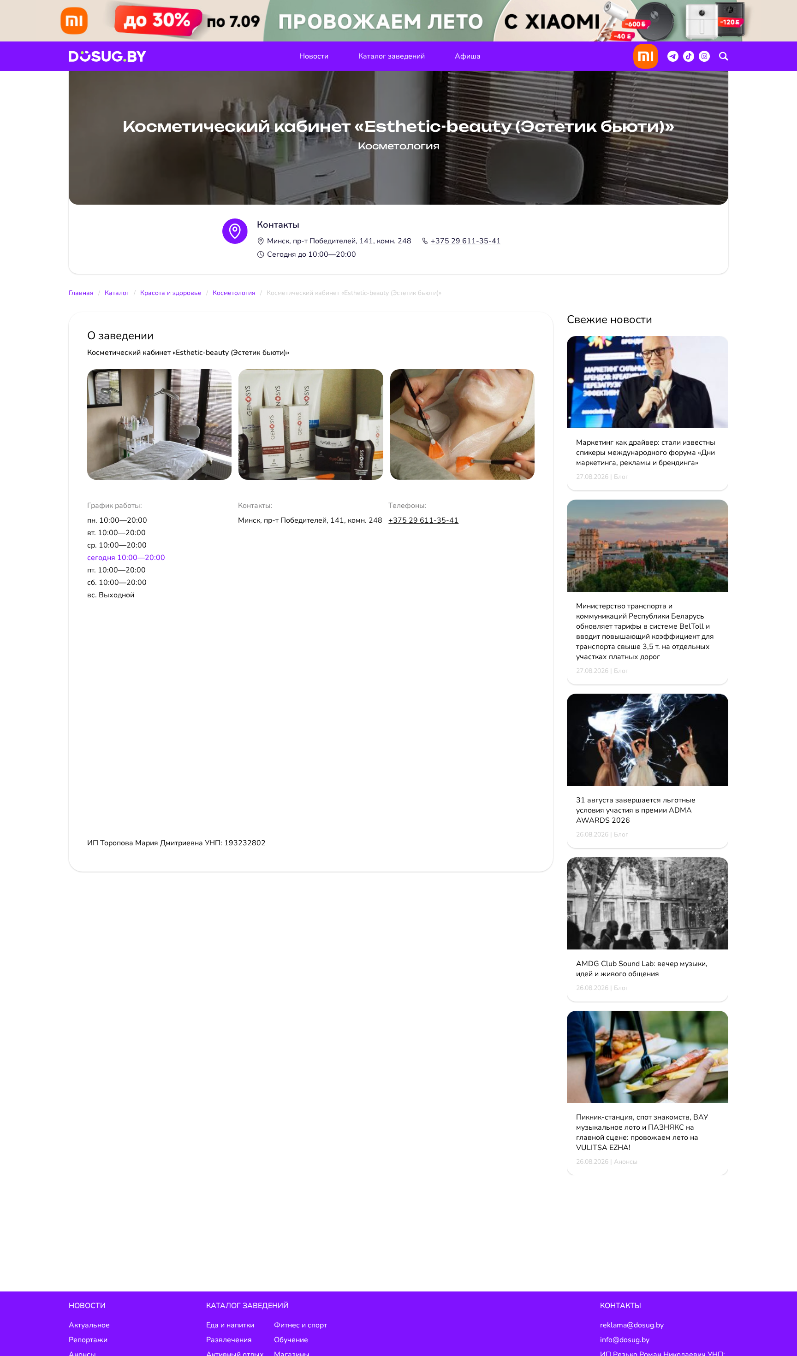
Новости (313, 56)
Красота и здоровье (171, 293)
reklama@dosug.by (632, 1325)
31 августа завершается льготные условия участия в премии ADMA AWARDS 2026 (636, 810)
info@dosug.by (624, 1340)
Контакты (620, 1306)
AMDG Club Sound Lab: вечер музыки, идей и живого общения (642, 969)
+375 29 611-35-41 (466, 241)
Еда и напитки (230, 1325)
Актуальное (89, 1325)
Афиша (468, 56)
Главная (81, 293)
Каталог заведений (391, 56)
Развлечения (229, 1340)
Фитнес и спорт (300, 1325)
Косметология (234, 293)
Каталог (117, 293)
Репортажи (88, 1340)
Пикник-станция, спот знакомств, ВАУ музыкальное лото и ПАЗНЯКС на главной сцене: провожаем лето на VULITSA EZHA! (642, 1132)
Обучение (291, 1340)
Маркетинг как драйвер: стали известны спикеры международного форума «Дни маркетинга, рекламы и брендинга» (645, 452)
